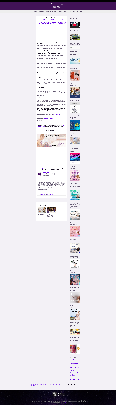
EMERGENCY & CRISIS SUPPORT (43, 1)
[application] (75, 25)
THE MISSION (24, 1)
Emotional (40, 19)
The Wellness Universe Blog (46, 19)
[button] (113, 1)
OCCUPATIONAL (54, 11)
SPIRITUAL (69, 11)
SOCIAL (65, 11)
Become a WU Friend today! (56, 114)
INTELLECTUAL (48, 11)
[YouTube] (74, 384)
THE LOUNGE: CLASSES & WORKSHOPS (16, 1)
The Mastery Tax (41, 214)
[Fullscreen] (79, 26)
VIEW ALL (74, 11)
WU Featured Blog (45, 191)
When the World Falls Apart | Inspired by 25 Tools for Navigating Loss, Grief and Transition (75, 369)
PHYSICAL (60, 11)
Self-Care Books (56, 191)
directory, (42, 191)
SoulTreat (49, 191)
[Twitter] (71, 384)
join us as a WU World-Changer (48, 118)
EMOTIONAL (36, 11)
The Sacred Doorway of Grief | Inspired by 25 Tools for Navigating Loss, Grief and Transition (51, 216)
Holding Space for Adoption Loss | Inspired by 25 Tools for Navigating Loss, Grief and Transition (74, 374)
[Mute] (77, 26)
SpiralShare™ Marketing (63, 402)
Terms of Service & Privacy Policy (63, 397)
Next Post (65, 199)
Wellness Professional (43, 194)
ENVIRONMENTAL (41, 11)
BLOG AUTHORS (79, 11)
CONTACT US (36, 1)
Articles (38, 19)
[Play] (70, 26)
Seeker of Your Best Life (50, 194)
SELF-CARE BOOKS (30, 1)
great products (43, 168)
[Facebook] (68, 384)
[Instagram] (77, 384)
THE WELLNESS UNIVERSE (5, 1)
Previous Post (38, 199)
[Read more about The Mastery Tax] (42, 209)
